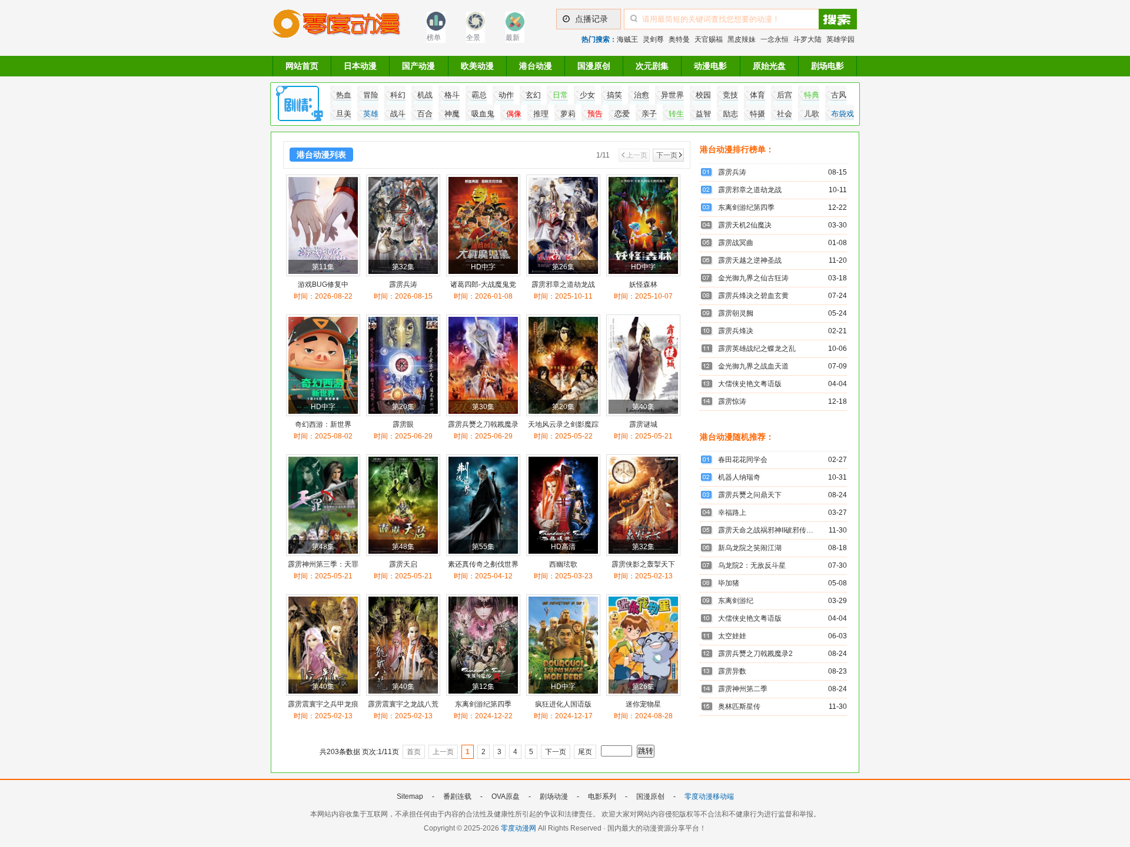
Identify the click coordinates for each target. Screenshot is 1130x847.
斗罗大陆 (807, 39)
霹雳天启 (403, 564)
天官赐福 (708, 39)
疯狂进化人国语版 (563, 704)
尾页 (585, 752)
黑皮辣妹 (741, 39)
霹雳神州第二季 (742, 689)
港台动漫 (535, 66)
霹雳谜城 (643, 424)
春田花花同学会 (742, 460)
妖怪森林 (643, 284)
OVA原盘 (505, 796)
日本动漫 (360, 66)
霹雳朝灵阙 (735, 313)
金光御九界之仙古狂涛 (753, 278)
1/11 (603, 155)
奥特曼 (679, 39)
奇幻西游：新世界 (323, 424)
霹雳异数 (732, 671)
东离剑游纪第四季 (483, 704)
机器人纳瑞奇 (739, 477)
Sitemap (410, 796)
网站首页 (301, 66)
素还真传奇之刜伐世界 (483, 564)
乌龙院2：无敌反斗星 (752, 565)
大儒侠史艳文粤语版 (750, 384)
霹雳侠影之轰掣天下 (643, 564)
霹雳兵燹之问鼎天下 (750, 495)
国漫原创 (593, 66)
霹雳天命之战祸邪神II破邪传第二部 (772, 530)
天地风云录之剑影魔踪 (563, 424)
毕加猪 (728, 583)
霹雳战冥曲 (735, 243)
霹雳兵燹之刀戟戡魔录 (483, 424)
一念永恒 (774, 39)
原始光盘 (769, 66)
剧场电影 (827, 66)
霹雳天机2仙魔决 (745, 225)
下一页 (666, 155)
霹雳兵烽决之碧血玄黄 (753, 296)
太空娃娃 (732, 636)
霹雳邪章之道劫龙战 (563, 284)
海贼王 (627, 39)
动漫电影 (710, 66)
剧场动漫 (554, 796)
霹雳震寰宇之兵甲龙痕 (323, 704)
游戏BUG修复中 (323, 284)
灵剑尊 (653, 39)
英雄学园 (840, 39)
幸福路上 (732, 512)
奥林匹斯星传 (739, 706)
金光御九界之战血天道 (753, 366)
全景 (473, 38)
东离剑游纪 (735, 601)
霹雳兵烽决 (735, 331)
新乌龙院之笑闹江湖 (750, 548)
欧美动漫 (477, 66)
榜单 (434, 38)
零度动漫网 (518, 828)
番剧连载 (457, 796)
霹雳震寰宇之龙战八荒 (403, 704)
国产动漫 (418, 66)
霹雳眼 (403, 424)
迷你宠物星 (643, 704)
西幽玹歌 (563, 564)
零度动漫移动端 (709, 796)
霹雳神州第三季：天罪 (323, 564)
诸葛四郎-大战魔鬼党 (483, 284)
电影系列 (602, 796)
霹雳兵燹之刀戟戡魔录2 (755, 654)
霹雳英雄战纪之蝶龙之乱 (757, 348)
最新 (513, 38)
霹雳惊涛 (732, 401)
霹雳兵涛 (403, 284)
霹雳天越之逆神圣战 (750, 260)
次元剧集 (652, 66)
